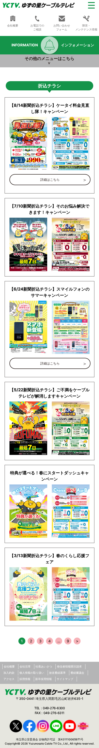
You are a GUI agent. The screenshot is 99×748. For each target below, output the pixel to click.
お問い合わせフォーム (61, 27)
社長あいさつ (43, 666)
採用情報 (24, 679)
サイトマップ (65, 679)
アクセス (9, 679)
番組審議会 (77, 672)
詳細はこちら (50, 179)
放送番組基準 (57, 672)
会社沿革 (25, 666)
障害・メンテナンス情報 (86, 27)
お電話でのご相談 (37, 27)
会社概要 (9, 666)
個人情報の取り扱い (31, 672)
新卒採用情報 (43, 679)
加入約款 (9, 672)
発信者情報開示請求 (69, 666)
